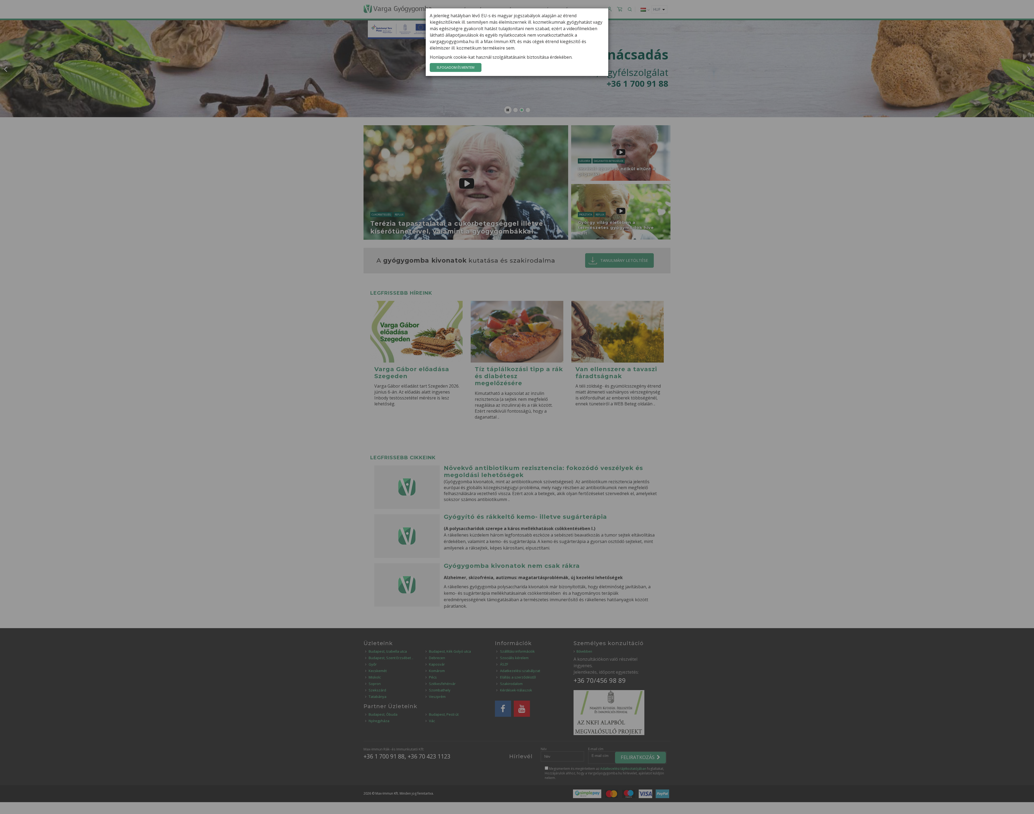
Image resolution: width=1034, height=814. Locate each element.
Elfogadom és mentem (455, 67)
